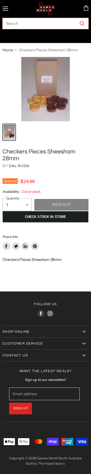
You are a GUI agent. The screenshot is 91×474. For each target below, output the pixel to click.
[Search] (82, 23)
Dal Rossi (19, 166)
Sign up (20, 408)
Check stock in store (45, 217)
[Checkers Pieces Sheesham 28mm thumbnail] (9, 132)
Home (8, 50)
